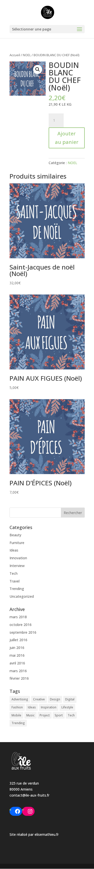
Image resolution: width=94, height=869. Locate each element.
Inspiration (48, 707)
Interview (17, 565)
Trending (17, 588)
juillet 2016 (18, 639)
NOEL (27, 55)
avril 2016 (17, 663)
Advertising (20, 699)
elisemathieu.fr (47, 834)
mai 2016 (17, 655)
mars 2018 (18, 616)
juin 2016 (17, 647)
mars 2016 (18, 670)
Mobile (16, 715)
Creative (39, 699)
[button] (37, 69)
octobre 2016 (21, 624)
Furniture (17, 542)
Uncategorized (22, 596)
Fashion (17, 707)
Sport (59, 715)
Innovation (18, 558)
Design (55, 699)
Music (30, 715)
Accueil (15, 55)
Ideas (14, 550)
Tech (14, 573)
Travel (15, 581)
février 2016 (19, 678)
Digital (69, 699)
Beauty (15, 535)
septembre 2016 (23, 632)
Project (45, 715)
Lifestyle (67, 707)
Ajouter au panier (66, 137)
